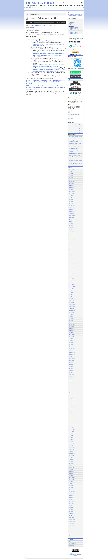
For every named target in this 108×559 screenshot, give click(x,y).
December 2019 (72, 328)
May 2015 (71, 437)
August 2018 (71, 360)
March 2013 (71, 489)
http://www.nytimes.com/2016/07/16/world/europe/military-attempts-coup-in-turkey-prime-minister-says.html (49, 65)
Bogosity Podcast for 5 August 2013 (75, 165)
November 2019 (72, 330)
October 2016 (71, 403)
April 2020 (71, 320)
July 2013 (71, 481)
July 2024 (71, 219)
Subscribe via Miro (73, 32)
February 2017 (71, 396)
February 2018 (71, 372)
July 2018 (71, 362)
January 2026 (71, 183)
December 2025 (72, 185)
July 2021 (71, 290)
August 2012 (71, 503)
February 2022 (71, 276)
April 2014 (71, 463)
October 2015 (71, 427)
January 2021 (71, 302)
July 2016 (71, 409)
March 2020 (71, 322)
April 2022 (71, 272)
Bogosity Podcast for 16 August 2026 (76, 124)
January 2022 (71, 278)
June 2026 (71, 173)
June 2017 (71, 388)
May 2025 (71, 199)
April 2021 (71, 296)
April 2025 (71, 201)
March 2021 (71, 298)
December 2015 (72, 423)
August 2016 (71, 407)
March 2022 (71, 274)
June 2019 (71, 340)
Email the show (73, 24)
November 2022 (72, 258)
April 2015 (71, 439)
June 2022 (71, 268)
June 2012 (71, 507)
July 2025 (71, 195)
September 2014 (72, 453)
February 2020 (71, 324)
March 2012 (71, 513)
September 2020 (72, 310)
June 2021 (71, 292)
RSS (33, 27)
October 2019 (71, 332)
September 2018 (72, 358)
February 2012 (71, 515)
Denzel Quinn (71, 136)
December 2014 (72, 447)
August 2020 (71, 312)
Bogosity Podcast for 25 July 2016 (44, 18)
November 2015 (72, 425)
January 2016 (71, 421)
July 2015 (71, 433)
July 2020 (71, 314)
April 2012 (71, 511)
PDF (69, 112)
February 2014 (71, 467)
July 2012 (71, 505)
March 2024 (71, 227)
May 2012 (71, 509)
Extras (70, 541)
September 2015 (72, 429)
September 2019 (72, 334)
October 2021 (71, 284)
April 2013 (71, 487)
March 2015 (71, 441)
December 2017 (72, 376)
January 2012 (71, 517)
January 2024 (71, 231)
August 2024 (71, 217)
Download (45, 25)
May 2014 (71, 461)
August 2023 (71, 241)
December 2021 (72, 280)
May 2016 (71, 413)
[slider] (63, 22)
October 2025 (71, 189)
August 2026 (71, 169)
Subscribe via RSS (74, 33)
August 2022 (71, 264)
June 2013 (71, 483)
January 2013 (71, 493)
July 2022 (71, 266)
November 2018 (72, 354)
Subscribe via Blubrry (74, 31)
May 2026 (71, 175)
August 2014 (71, 455)
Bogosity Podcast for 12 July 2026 (75, 132)
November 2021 (72, 282)
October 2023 (71, 237)
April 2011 (71, 535)
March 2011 (71, 537)
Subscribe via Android (74, 29)
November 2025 (72, 187)
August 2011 (71, 527)
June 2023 (71, 245)
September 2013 (72, 477)
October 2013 (71, 475)
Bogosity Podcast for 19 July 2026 (75, 130)
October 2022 (71, 260)
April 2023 (71, 249)
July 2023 (71, 243)
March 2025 (71, 203)
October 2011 (71, 523)
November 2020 (72, 306)
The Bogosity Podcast (40, 3)
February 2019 (71, 348)
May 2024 (71, 223)
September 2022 (72, 262)
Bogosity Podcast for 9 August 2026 (75, 126)
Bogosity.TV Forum (74, 22)
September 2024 (72, 215)
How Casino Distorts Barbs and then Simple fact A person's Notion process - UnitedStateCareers (76, 162)
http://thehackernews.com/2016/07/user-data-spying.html (45, 76)
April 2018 (71, 368)
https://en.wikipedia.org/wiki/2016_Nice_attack (42, 41)
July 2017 (71, 386)
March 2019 (71, 346)
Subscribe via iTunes (74, 28)
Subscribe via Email (74, 27)
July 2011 (70, 529)
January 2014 (71, 469)
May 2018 (71, 366)
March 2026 (71, 179)
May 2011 (71, 533)
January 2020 (71, 326)
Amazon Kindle (71, 110)
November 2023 (72, 235)
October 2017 (71, 380)
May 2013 (71, 485)
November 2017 (72, 378)
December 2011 (72, 519)
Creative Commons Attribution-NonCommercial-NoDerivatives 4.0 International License (75, 554)
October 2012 (71, 499)
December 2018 (72, 352)
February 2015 (71, 443)
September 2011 (72, 525)
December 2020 (72, 304)
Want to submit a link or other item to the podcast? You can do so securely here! (75, 15)
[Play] (28, 22)
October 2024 (71, 213)
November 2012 (72, 497)
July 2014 (71, 457)
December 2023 (72, 233)
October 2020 (71, 308)
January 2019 (71, 350)
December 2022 (72, 256)
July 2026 (71, 171)
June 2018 (71, 364)
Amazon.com (70, 109)
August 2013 (71, 479)
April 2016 (71, 415)
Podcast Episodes (72, 543)
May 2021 (71, 294)
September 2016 (72, 405)
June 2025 (71, 197)
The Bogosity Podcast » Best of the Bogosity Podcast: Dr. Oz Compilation (75, 142)
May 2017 (71, 390)
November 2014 (72, 449)
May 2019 (71, 342)
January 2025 (71, 207)
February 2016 (71, 419)
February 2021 (71, 300)
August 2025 (71, 193)
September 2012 (72, 501)
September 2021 (72, 286)
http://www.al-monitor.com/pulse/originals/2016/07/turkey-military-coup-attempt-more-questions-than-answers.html (49, 70)
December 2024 (72, 209)
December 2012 (72, 495)
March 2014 (71, 465)
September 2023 (72, 239)
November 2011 (72, 521)
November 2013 (72, 473)
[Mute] (59, 22)
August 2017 (71, 384)
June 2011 (71, 531)
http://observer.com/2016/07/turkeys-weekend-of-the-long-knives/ (47, 49)
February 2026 (71, 181)
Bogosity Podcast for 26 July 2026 (75, 128)
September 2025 (72, 191)
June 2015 (71, 435)
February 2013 (71, 491)
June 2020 (71, 316)
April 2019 (71, 344)
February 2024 (71, 229)
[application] (46, 22)
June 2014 (71, 459)
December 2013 (72, 471)
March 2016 (71, 417)
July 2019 (71, 338)
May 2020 (71, 318)
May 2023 (71, 247)
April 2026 (71, 177)
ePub (69, 111)
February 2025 (71, 205)
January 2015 (71, 445)
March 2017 (71, 394)
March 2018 (71, 370)
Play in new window (36, 25)
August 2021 (71, 288)
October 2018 (71, 356)
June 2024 (71, 221)
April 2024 (71, 225)
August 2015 (71, 431)
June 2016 (71, 411)
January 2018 (71, 374)
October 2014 (71, 451)
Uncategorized (71, 545)
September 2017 (72, 382)
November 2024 (72, 211)
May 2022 (71, 270)
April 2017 (71, 392)
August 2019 (71, 336)
